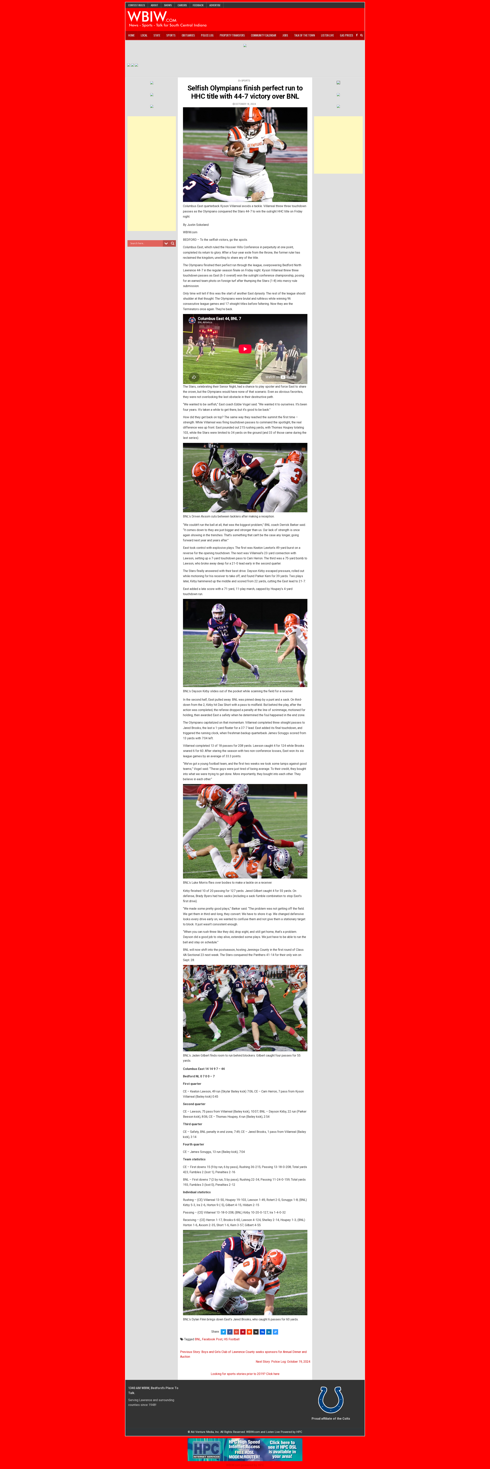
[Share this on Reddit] (249, 1332)
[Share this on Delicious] (275, 1332)
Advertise (214, 5)
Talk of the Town (304, 35)
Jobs (285, 35)
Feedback (198, 5)
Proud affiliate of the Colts (331, 1418)
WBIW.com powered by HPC (245, 1465)
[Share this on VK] (256, 1332)
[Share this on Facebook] (230, 1332)
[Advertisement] (151, 173)
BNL (198, 1339)
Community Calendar (263, 35)
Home (131, 35)
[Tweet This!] (223, 1332)
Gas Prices (346, 35)
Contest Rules (136, 5)
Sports (171, 35)
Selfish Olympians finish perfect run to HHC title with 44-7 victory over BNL (245, 92)
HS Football (231, 1339)
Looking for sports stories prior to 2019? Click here (245, 1374)
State (157, 35)
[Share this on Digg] (262, 1332)
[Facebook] (357, 35)
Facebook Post (212, 1339)
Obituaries (188, 35)
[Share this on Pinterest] (243, 1332)
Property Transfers (232, 35)
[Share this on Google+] (236, 1332)
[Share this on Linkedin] (269, 1332)
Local (144, 35)
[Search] (361, 35)
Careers (182, 5)
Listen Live (327, 35)
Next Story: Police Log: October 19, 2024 (283, 1361)
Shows (168, 5)
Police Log (207, 35)
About (154, 5)
